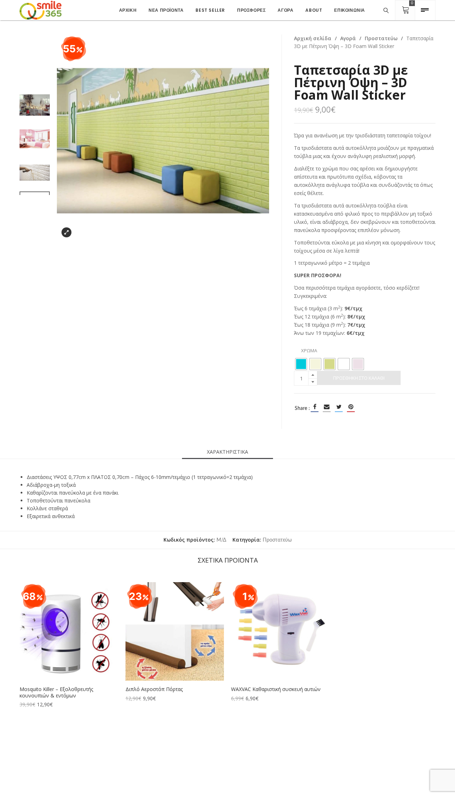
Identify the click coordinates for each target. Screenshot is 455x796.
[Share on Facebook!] (314, 406)
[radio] (301, 364)
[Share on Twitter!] (339, 406)
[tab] (227, 452)
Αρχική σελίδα (312, 38)
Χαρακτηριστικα (227, 451)
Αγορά (348, 38)
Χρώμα (309, 350)
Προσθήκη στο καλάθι (359, 378)
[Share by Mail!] (327, 406)
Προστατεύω (381, 38)
